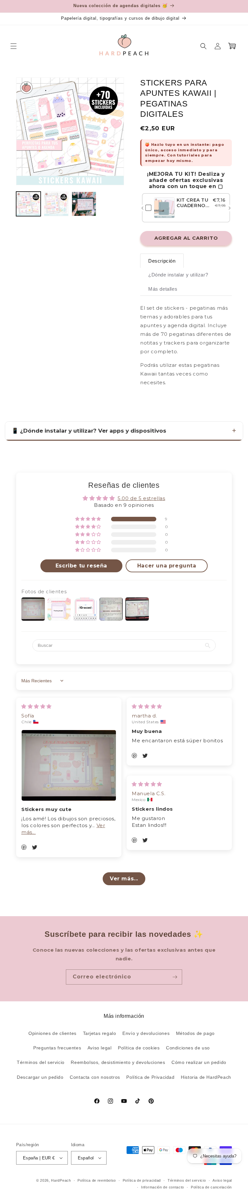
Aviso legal (100, 1047)
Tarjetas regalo (99, 1033)
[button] (13, 46)
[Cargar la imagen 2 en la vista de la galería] (56, 204)
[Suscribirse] (175, 977)
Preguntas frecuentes (57, 1047)
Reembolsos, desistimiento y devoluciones (118, 1062)
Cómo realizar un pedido (198, 1062)
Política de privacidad (142, 1180)
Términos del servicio (41, 1062)
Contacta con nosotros (95, 1077)
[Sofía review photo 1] (68, 765)
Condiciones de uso (188, 1047)
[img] (36, 706)
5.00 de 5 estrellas (141, 498)
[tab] (162, 261)
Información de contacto (162, 1187)
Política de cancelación (211, 1187)
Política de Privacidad (150, 1077)
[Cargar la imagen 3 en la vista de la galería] (84, 204)
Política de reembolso (97, 1180)
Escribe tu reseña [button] (81, 566)
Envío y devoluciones (146, 1033)
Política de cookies (139, 1047)
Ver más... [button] (124, 879)
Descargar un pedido (40, 1077)
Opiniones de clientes (52, 1033)
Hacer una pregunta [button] (166, 566)
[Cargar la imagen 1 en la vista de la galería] (28, 204)
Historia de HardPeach (206, 1077)
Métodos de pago (195, 1033)
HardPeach (61, 1180)
